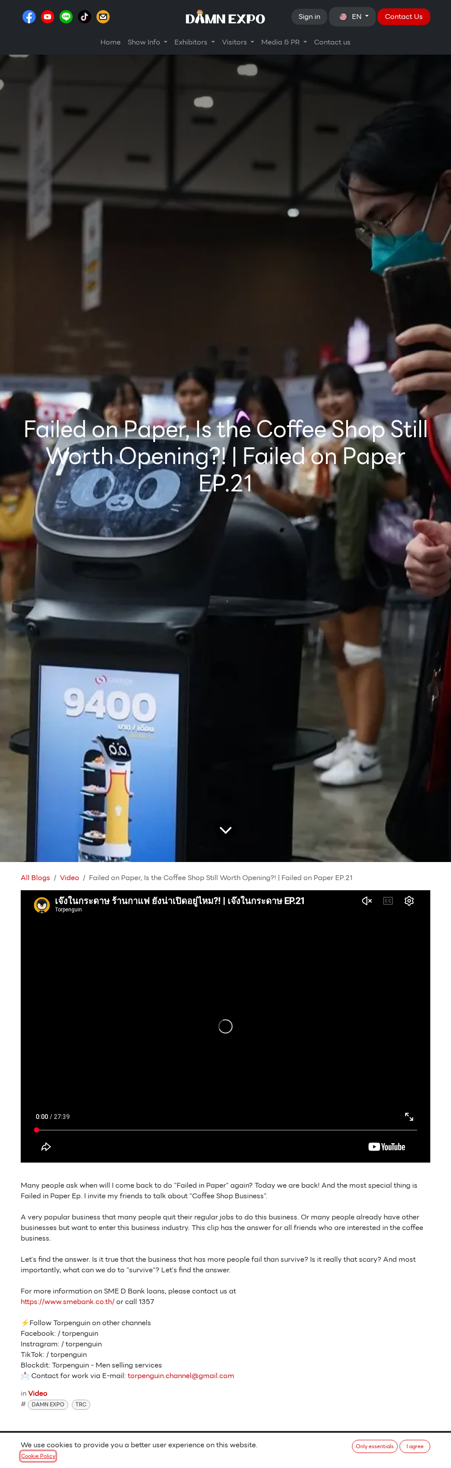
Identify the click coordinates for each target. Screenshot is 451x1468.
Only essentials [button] (375, 1446)
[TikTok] (84, 16)
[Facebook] (29, 16)
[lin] (66, 16)
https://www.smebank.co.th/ (68, 1301)
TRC (80, 1404)
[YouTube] (47, 16)
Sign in (309, 16)
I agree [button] (415, 1446)
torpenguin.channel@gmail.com (181, 1375)
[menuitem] (110, 42)
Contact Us (404, 16)
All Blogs (35, 877)
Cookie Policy (38, 1456)
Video (69, 877)
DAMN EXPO (48, 1404)
